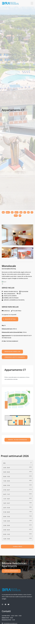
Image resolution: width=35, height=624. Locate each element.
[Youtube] (8, 604)
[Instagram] (2, 604)
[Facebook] (5, 604)
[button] (32, 3)
